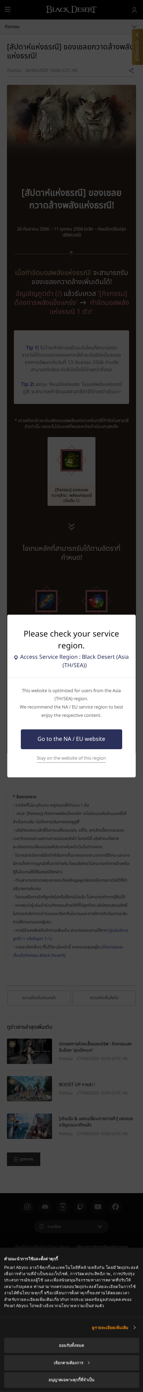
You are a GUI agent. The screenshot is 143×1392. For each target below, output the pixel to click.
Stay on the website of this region (71, 758)
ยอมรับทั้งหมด (71, 1345)
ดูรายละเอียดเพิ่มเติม (110, 1328)
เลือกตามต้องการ (68, 1363)
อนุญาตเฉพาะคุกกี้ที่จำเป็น (71, 1380)
